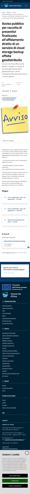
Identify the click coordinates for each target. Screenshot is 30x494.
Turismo (4, 348)
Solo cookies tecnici (15, 476)
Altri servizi (5, 376)
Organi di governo (7, 306)
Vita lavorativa (6, 338)
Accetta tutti (15, 481)
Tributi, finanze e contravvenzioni (11, 353)
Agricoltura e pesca (7, 368)
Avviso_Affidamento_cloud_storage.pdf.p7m (17, 209)
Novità (9, 12)
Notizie (4, 385)
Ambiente (4, 358)
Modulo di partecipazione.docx (16, 221)
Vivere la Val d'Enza (8, 396)
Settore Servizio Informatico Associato (14, 241)
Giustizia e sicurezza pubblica (9, 351)
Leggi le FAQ (5, 447)
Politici (4, 316)
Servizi (6, 328)
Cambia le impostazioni (15, 486)
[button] (26, 5)
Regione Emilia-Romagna (7, 1)
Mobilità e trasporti (7, 341)
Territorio (4, 405)
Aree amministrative (7, 308)
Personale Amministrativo (9, 318)
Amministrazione (10, 301)
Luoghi (4, 403)
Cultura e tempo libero (8, 356)
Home (3, 12)
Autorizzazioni (6, 363)
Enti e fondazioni (6, 313)
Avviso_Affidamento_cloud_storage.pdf (17, 198)
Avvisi (14, 12)
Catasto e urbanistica (7, 343)
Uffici (3, 311)
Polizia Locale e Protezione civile (10, 373)
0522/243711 (8, 438)
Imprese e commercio (8, 361)
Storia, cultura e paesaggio (9, 408)
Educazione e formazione (8, 333)
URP (3, 413)
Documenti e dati (6, 321)
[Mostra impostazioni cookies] (28, 247)
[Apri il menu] (2, 6)
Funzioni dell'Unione (7, 323)
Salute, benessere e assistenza (10, 335)
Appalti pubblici (6, 366)
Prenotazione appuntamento (10, 449)
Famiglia (4, 371)
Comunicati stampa (7, 388)
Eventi (4, 400)
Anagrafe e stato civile (8, 346)
